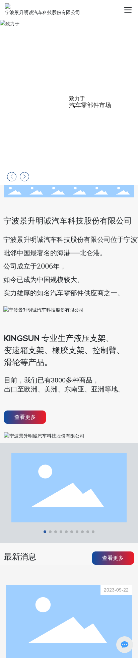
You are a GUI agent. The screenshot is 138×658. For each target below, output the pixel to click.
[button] (129, 102)
